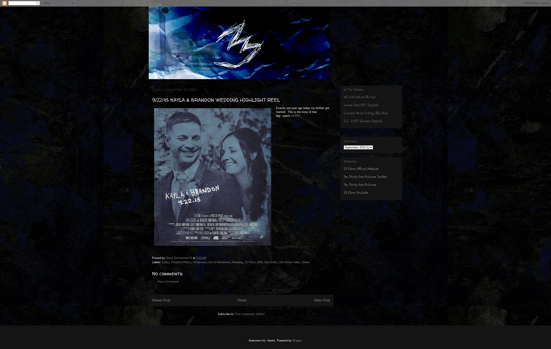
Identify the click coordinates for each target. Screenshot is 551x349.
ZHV (260, 262)
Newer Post (161, 300)
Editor (165, 262)
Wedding (237, 262)
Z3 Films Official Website (361, 168)
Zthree (306, 262)
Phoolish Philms (181, 262)
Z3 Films (250, 262)
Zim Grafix (270, 262)
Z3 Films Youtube (356, 192)
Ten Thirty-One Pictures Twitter (365, 176)
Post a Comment (168, 281)
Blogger (297, 340)
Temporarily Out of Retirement (211, 262)
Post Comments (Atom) (250, 314)
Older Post (322, 300)
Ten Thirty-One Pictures (360, 184)
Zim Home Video (289, 262)
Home (242, 300)
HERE (295, 115)
